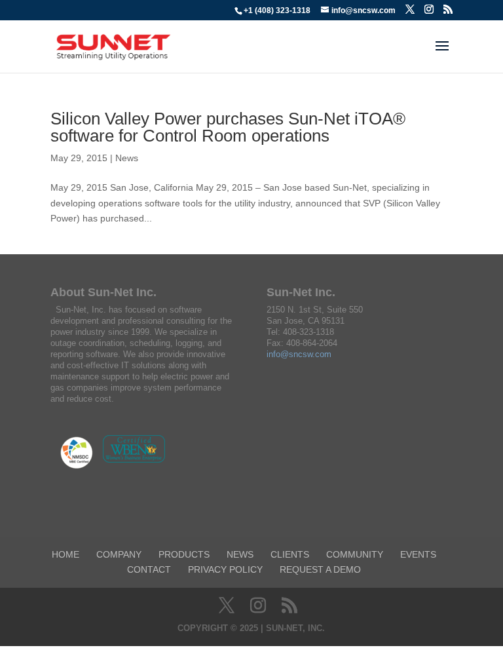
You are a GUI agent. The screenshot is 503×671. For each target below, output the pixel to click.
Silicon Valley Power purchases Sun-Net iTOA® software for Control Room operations (227, 127)
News (126, 158)
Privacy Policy (225, 569)
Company (118, 554)
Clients (289, 554)
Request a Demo (320, 569)
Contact (149, 569)
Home (65, 554)
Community (354, 554)
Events (418, 554)
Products (184, 554)
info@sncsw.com (299, 354)
